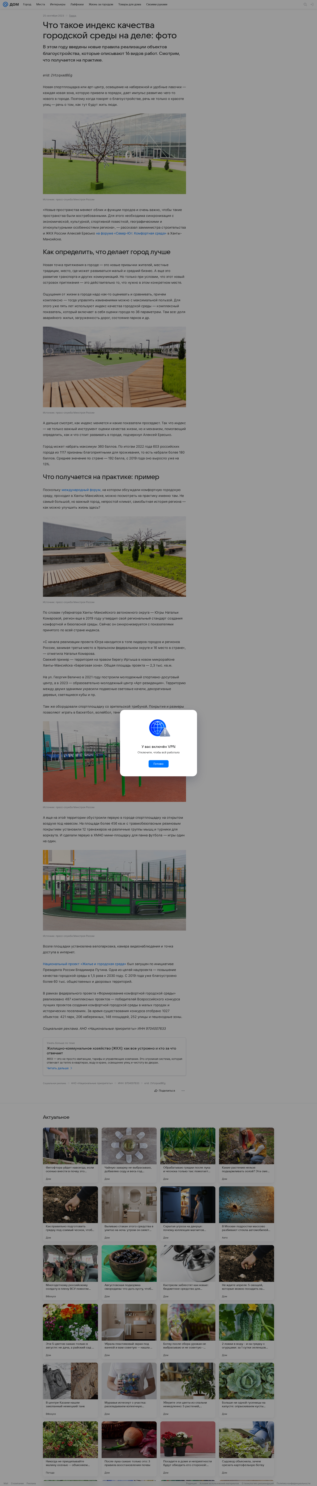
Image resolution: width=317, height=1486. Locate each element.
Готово (158, 763)
